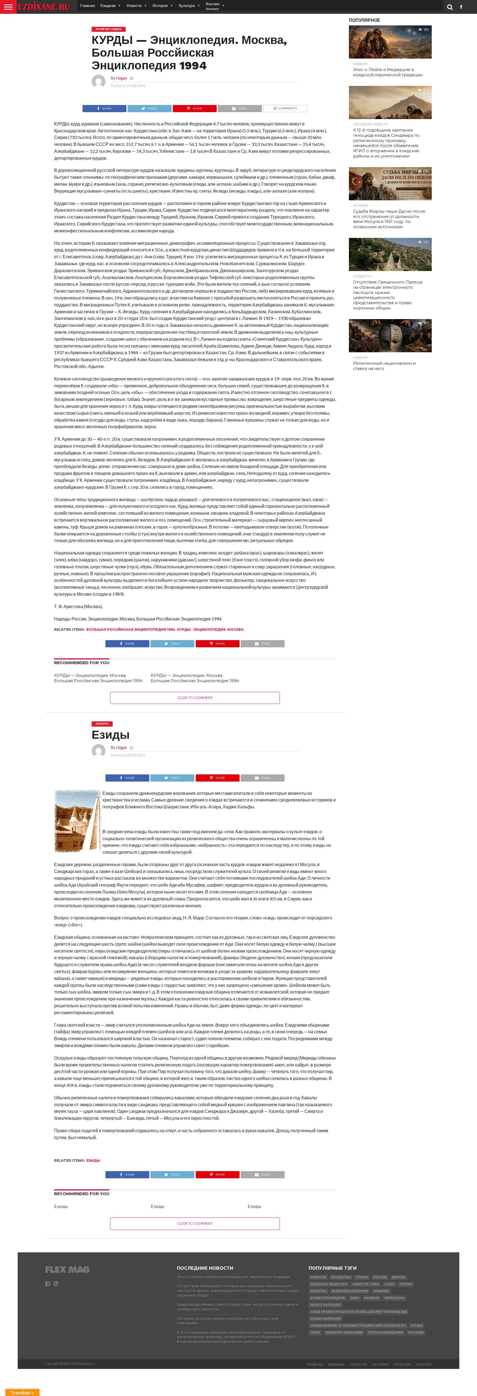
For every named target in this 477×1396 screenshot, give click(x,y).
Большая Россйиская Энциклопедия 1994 (130, 629)
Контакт (424, 1364)
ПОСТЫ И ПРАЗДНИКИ (385, 1332)
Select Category (326, 1305)
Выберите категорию (344, 1332)
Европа (398, 1277)
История (160, 5)
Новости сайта (366, 1284)
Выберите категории (350, 1291)
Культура (187, 5)
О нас (389, 1284)
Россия (380, 1277)
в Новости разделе (328, 1298)
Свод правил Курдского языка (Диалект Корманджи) (359, 1312)
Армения (381, 1291)
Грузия (406, 1284)
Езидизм (108, 5)
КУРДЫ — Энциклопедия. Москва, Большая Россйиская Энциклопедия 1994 (98, 678)
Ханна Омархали (325, 1319)
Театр (315, 1332)
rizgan (121, 78)
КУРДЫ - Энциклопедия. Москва (210, 629)
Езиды (61, 1206)
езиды (93, 1160)
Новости (134, 5)
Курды (416, 1325)
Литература (394, 1298)
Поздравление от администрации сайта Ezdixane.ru (358, 1325)
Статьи (362, 1277)
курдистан (341, 1277)
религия (371, 1298)
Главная (87, 5)
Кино (354, 1298)
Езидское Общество (329, 1284)
